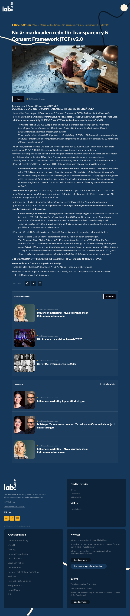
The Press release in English (25, 271)
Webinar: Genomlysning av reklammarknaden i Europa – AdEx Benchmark (96, 593)
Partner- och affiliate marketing (23, 572)
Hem (16, 25)
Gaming (12, 549)
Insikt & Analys (15, 558)
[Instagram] (12, 518)
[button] (27, 283)
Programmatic (15, 585)
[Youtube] (17, 518)
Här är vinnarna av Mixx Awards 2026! (59, 339)
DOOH (11, 544)
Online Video (14, 567)
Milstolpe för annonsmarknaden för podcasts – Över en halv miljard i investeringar (95, 545)
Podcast (12, 576)
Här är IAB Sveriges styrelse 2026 (56, 363)
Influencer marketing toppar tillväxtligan (60, 401)
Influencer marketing (18, 554)
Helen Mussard (28, 267)
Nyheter (18, 99)
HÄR (61, 259)
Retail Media (14, 589)
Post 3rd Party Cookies (19, 580)
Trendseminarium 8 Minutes (83, 584)
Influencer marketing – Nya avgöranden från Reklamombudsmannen (62, 314)
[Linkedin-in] (6, 518)
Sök (9, 594)
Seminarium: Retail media (82, 588)
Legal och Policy (16, 562)
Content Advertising (18, 540)
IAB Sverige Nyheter (29, 25)
